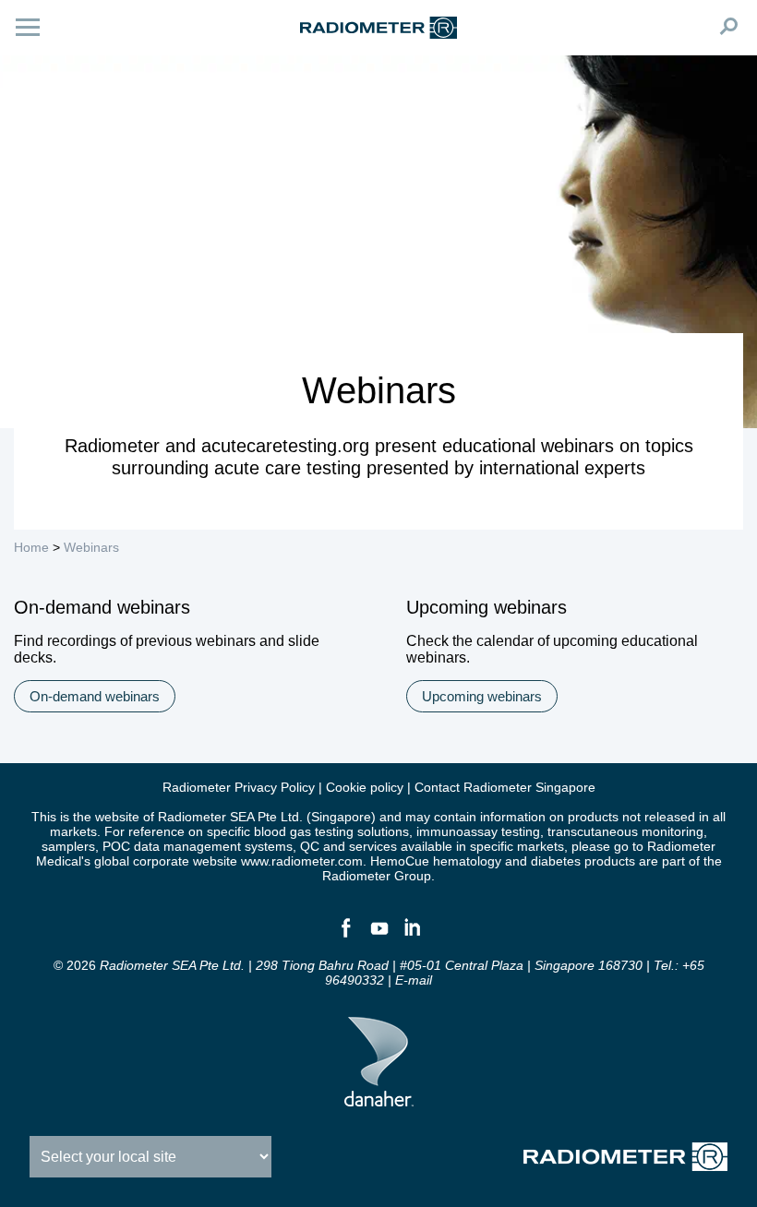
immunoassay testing (478, 831)
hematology (467, 861)
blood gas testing (304, 831)
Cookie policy (364, 787)
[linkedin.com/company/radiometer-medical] (411, 935)
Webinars (91, 547)
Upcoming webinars (482, 696)
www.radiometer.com (302, 861)
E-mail (413, 980)
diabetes (556, 861)
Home (31, 547)
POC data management (171, 846)
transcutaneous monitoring (625, 831)
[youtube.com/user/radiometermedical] (378, 935)
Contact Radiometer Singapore (505, 787)
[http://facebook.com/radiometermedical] (345, 935)
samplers (68, 846)
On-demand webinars (95, 696)
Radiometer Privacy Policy (238, 787)
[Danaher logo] (379, 1099)
